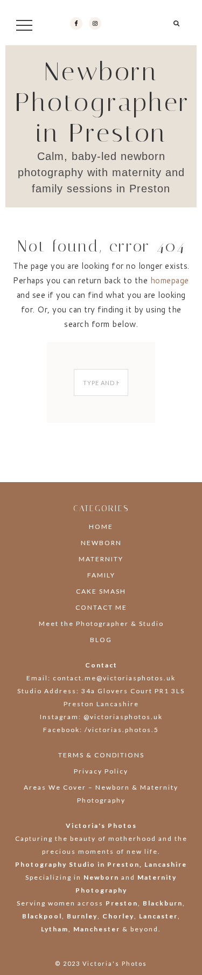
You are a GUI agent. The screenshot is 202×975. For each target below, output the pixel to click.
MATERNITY (101, 559)
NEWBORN (101, 543)
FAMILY (101, 575)
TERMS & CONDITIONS (101, 755)
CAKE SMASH (101, 591)
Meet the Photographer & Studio (101, 623)
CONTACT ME (101, 607)
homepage (169, 280)
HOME (101, 527)
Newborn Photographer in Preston (102, 102)
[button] (177, 27)
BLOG (101, 640)
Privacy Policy (101, 771)
